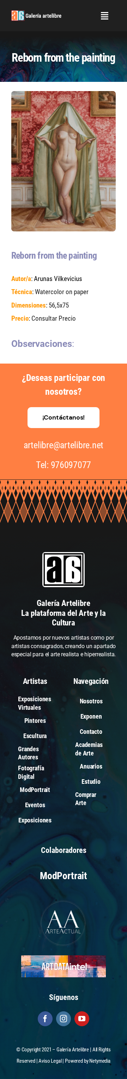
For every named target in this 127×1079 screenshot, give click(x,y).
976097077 (71, 465)
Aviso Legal (49, 1061)
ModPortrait (63, 876)
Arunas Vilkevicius (58, 279)
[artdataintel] (63, 958)
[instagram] (63, 1018)
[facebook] (45, 1018)
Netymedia (99, 1061)
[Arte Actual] (63, 901)
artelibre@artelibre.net (63, 445)
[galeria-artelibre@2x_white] (36, 13)
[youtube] (81, 1018)
